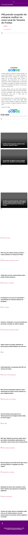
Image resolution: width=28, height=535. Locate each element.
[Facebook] (9, 70)
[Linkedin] (14, 70)
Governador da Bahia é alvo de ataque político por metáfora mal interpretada (14, 161)
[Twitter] (11, 70)
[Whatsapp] (16, 70)
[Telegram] (19, 70)
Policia (5, 26)
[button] (2, 1)
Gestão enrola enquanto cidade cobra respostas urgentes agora (14, 144)
